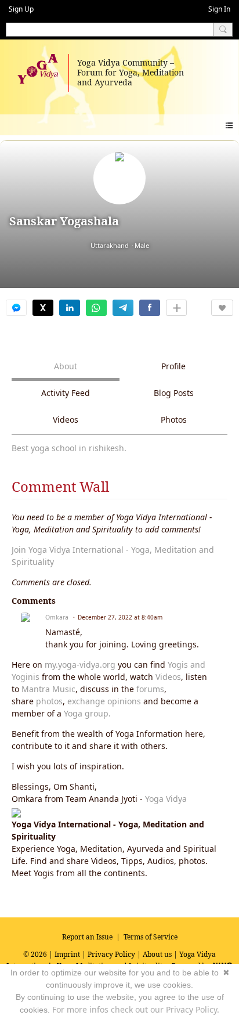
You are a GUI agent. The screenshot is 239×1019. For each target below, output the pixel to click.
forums (150, 688)
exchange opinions (104, 701)
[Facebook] (149, 308)
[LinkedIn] (69, 308)
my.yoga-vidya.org (80, 664)
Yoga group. (87, 713)
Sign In (219, 9)
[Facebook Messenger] (16, 308)
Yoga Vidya (166, 798)
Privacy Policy (111, 954)
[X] (42, 308)
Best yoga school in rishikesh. (69, 447)
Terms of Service (151, 937)
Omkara (56, 617)
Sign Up (21, 9)
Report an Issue (87, 937)
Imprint (67, 954)
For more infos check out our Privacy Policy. (135, 1009)
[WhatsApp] (96, 308)
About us (157, 954)
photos (49, 701)
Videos (168, 676)
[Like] (222, 308)
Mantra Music (48, 688)
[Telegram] (123, 308)
